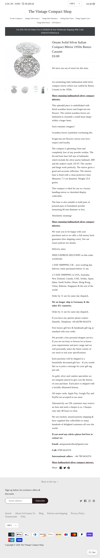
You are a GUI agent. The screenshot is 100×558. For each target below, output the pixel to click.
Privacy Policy (78, 513)
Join (17, 3)
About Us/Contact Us (25, 513)
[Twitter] (81, 500)
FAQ (23, 516)
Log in (9, 3)
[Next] (47, 89)
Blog (41, 513)
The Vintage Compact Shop (50, 11)
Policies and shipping (57, 513)
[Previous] (6, 89)
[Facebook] (85, 500)
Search (8, 513)
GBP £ (72, 3)
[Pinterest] (94, 500)
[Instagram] (89, 500)
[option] (14, 89)
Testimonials (11, 516)
